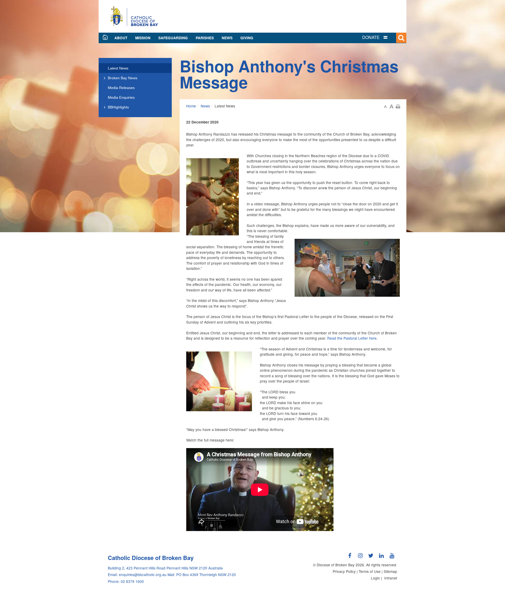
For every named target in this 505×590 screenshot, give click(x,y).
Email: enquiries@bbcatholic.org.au (137, 574)
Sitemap (390, 571)
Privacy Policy (344, 571)
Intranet (390, 578)
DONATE (371, 37)
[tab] (381, 37)
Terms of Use (370, 571)
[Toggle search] (401, 38)
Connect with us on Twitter (371, 558)
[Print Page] (398, 105)
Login (375, 578)
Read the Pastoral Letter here (352, 338)
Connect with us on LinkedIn (381, 558)
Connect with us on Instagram (360, 558)
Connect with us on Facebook (350, 558)
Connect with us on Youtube (392, 558)
